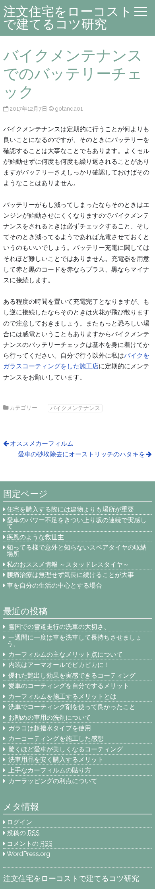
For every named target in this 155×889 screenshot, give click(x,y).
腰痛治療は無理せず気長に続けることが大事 (70, 575)
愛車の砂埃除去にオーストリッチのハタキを (81, 454)
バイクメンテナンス (75, 407)
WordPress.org (28, 854)
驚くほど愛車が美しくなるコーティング (65, 749)
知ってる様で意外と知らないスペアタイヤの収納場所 (77, 551)
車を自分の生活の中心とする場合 (54, 585)
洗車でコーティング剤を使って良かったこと (72, 707)
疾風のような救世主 (35, 537)
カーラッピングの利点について (52, 781)
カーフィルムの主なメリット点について (65, 654)
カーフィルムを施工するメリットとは (62, 696)
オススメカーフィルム (42, 443)
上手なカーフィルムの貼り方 (49, 770)
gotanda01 (69, 108)
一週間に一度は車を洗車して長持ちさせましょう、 (74, 641)
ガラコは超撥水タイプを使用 (49, 728)
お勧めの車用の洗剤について (49, 717)
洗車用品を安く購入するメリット (56, 759)
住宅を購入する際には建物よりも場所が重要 (70, 509)
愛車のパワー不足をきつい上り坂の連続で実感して (77, 523)
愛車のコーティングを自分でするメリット (68, 686)
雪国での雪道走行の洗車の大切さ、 (59, 626)
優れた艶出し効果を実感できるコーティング (72, 675)
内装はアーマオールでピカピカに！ (59, 665)
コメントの (29, 843)
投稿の (23, 833)
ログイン (19, 822)
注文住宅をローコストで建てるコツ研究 (67, 17)
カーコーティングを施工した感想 (56, 738)
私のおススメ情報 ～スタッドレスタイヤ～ (68, 564)
